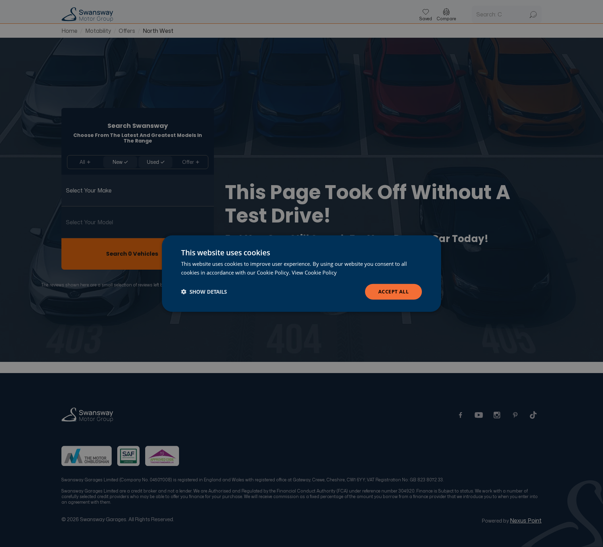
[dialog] (301, 273)
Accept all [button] (393, 291)
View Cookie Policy (314, 272)
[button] (204, 292)
